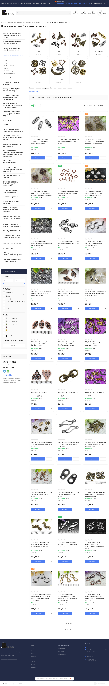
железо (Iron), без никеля (13, 299)
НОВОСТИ (33, 664)
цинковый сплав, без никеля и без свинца (15, 295)
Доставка (33, 650)
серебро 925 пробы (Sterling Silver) (15, 302)
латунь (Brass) (10, 292)
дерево (8, 305)
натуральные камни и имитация (15, 308)
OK (71, 678)
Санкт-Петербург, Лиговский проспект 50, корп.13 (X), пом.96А (72, 3)
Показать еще (33, 91)
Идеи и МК (34, 667)
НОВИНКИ (34, 659)
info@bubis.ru (8, 375)
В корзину (38, 158)
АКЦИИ (33, 661)
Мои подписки (62, 654)
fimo (51, 88)
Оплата (33, 653)
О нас (32, 645)
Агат (55, 88)
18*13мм (38, 88)
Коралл (70, 88)
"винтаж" (31, 88)
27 (71, 629)
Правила (33, 656)
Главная (3, 22)
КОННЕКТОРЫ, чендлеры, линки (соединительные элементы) (25, 22)
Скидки (33, 648)
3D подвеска (45, 88)
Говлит (59, 88)
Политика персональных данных (9, 659)
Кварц (64, 88)
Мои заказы (61, 651)
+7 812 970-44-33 (96, 3)
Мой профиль (61, 648)
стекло (8, 310)
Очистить (14, 345)
